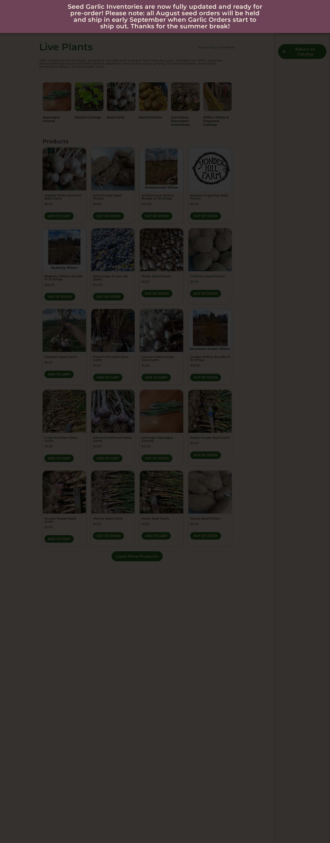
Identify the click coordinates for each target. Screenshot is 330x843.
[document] (165, 421)
